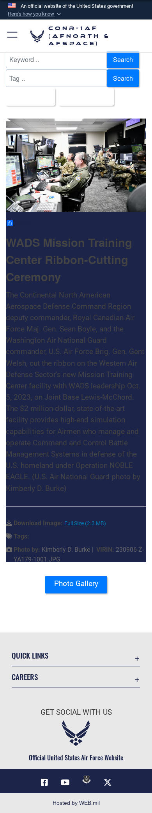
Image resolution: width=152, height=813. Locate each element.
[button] (35, 14)
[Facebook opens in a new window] (44, 782)
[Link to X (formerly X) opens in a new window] (107, 782)
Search (123, 59)
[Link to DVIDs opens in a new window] (86, 779)
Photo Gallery (76, 583)
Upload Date (84, 96)
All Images (28, 96)
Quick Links (30, 655)
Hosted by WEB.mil (76, 803)
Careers (25, 676)
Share (22, 223)
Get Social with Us (76, 712)
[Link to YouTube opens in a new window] (65, 782)
